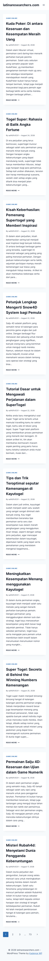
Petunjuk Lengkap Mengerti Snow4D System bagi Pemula (23, 307)
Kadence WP (35, 953)
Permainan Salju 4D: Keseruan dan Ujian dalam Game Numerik (24, 767)
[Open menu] (43, 5)
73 (30, 934)
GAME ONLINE (11, 18)
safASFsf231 (14, 45)
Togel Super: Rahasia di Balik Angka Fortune (24, 124)
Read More (12, 100)
